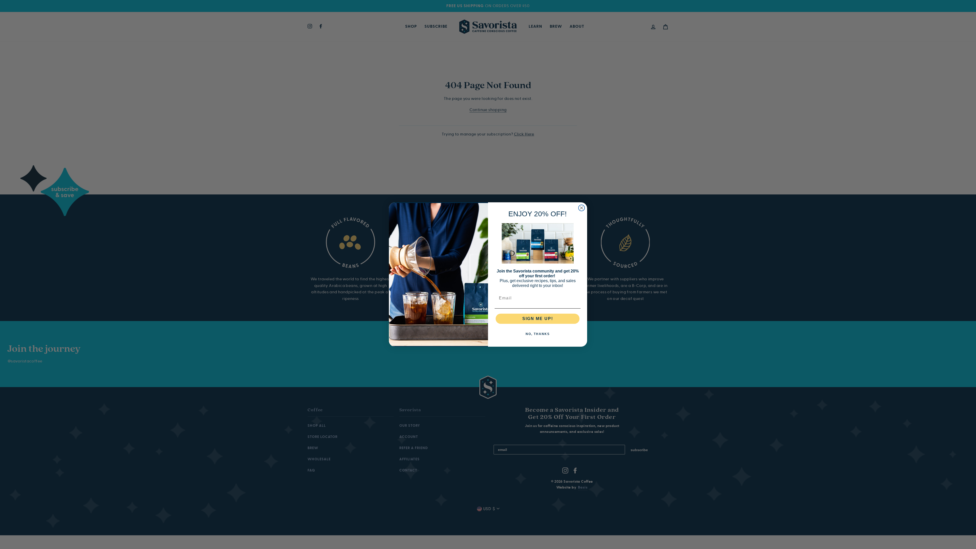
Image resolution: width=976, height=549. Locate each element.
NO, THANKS (538, 334)
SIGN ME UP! (537, 318)
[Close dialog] (581, 208)
